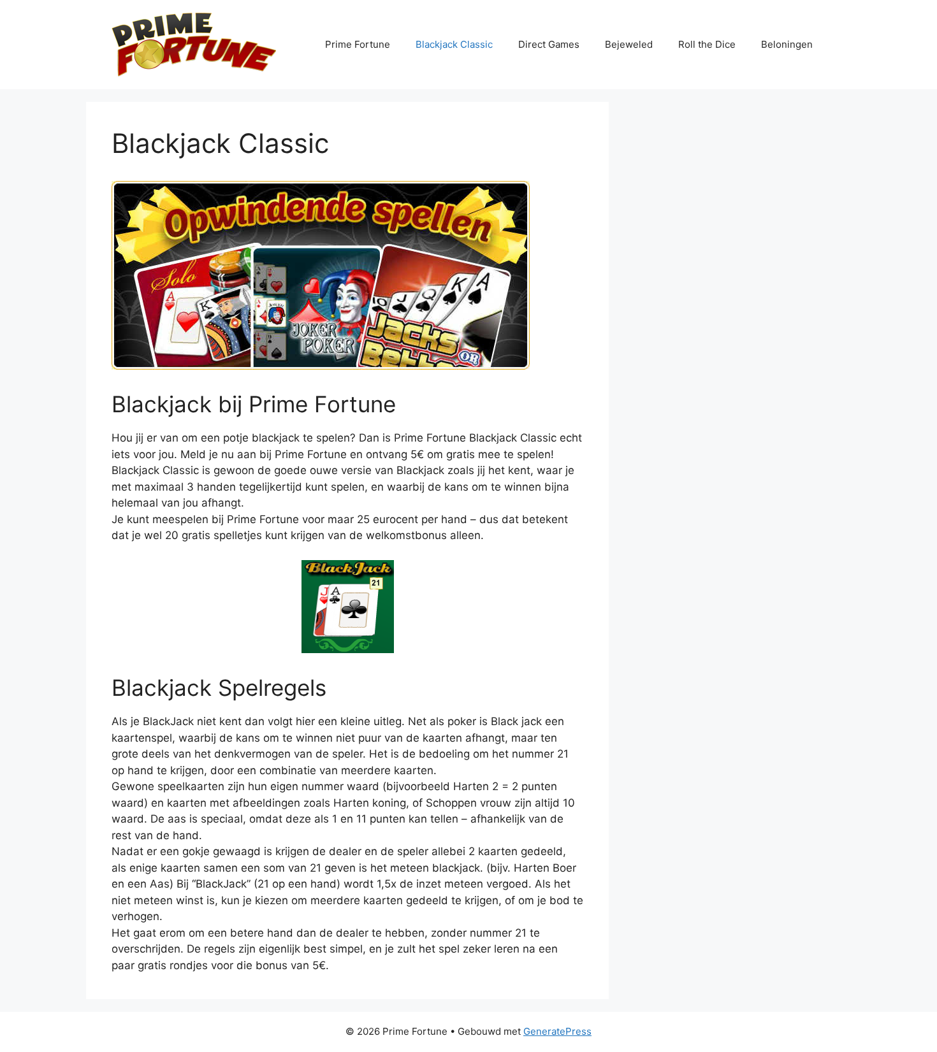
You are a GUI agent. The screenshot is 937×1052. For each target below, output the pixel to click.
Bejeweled (629, 44)
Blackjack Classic (454, 44)
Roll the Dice (707, 44)
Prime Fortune (357, 44)
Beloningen (787, 44)
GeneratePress (557, 1031)
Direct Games (548, 44)
